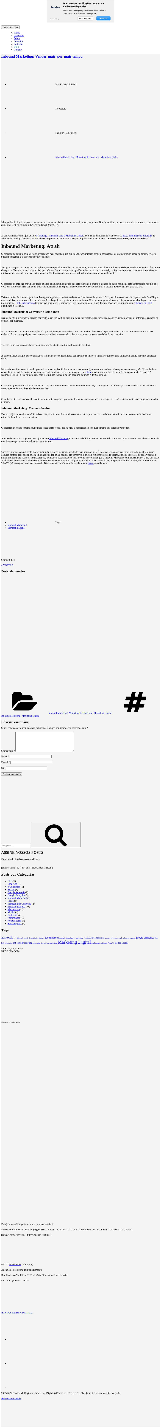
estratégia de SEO (143, 303)
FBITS (11, 889)
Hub (156, 938)
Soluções (18, 41)
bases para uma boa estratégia (138, 235)
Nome (5, 756)
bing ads (20, 938)
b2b (15, 938)
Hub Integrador (7, 943)
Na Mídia (12, 915)
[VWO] (63, 19)
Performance (14, 917)
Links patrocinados (25, 303)
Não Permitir (85, 18)
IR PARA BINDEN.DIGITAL (16, 1312)
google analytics (145, 937)
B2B (10, 881)
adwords (7, 937)
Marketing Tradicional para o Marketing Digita (59, 235)
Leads (11, 901)
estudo (88, 372)
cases (91, 463)
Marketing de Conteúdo (87, 157)
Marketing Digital (109, 157)
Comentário (8, 751)
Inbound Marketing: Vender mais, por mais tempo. (42, 56)
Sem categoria (15, 923)
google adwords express (126, 938)
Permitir (103, 18)
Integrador (37, 943)
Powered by (55, 19)
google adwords (111, 938)
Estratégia (61, 938)
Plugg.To (111, 943)
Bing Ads (12, 884)
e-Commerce (14, 886)
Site (3, 768)
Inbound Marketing (65, 157)
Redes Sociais (14, 920)
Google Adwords (16, 892)
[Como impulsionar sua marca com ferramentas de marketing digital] (60, 631)
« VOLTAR (7, 565)
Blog (16, 46)
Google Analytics (16, 895)
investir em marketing (49, 943)
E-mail (5, 762)
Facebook (87, 938)
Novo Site (19, 35)
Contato (18, 49)
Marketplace (14, 909)
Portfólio (18, 44)
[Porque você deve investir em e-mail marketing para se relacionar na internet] (60, 688)
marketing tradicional (99, 943)
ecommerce (51, 937)
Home (17, 32)
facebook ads (98, 937)
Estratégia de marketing (74, 938)
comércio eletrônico (31, 938)
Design (41, 938)
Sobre (17, 38)
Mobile (11, 912)
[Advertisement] (80, 800)
